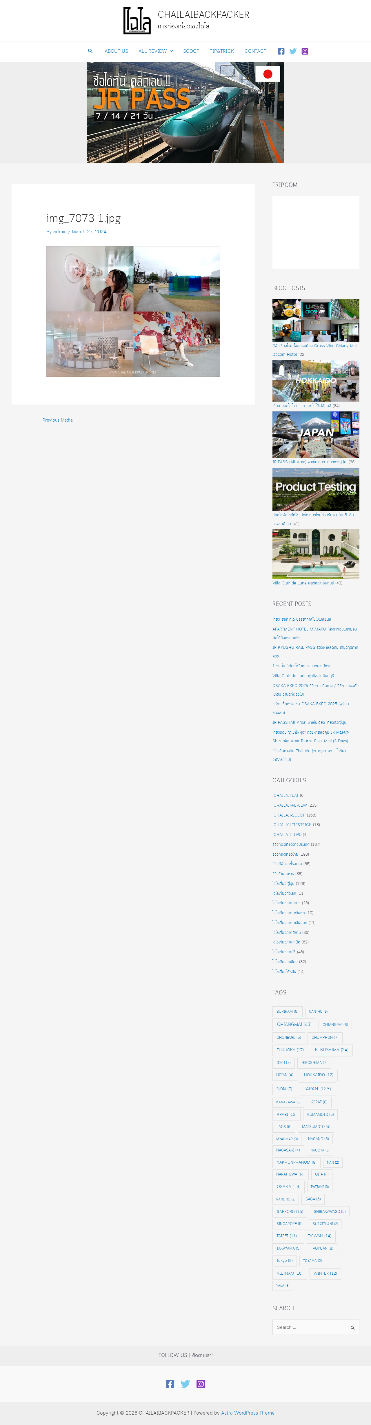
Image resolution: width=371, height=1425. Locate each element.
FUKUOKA (290, 1050)
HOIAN (284, 1075)
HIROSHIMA (314, 1062)
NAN (333, 1162)
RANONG (285, 1199)
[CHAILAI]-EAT (285, 796)
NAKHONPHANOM (297, 1162)
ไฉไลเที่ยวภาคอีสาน (286, 933)
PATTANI (320, 1187)
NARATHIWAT (290, 1174)
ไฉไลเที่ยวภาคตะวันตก (288, 913)
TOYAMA (312, 1260)
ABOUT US (116, 51)
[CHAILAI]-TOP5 (286, 835)
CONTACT (255, 51)
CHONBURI (289, 1037)
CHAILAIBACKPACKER (204, 15)
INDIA (284, 1089)
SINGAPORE (290, 1224)
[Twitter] (293, 51)
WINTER (325, 1273)
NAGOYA (319, 1150)
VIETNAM (290, 1273)
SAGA (313, 1199)
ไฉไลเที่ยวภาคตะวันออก (289, 923)
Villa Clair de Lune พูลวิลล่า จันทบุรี (303, 583)
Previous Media (55, 420)
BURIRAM (288, 1011)
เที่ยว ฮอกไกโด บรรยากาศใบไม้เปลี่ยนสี (301, 406)
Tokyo (285, 1260)
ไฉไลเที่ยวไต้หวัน (284, 972)
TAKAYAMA (289, 1248)
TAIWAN (319, 1236)
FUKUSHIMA (331, 1050)
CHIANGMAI (294, 1025)
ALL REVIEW (153, 51)
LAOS (284, 1126)
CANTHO (318, 1011)
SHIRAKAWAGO (330, 1211)
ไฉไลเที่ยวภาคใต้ (284, 952)
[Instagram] (305, 51)
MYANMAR (287, 1139)
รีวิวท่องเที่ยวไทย (285, 854)
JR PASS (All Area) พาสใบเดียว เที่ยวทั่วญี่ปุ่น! (309, 462)
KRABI (287, 1115)
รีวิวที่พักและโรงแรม (287, 864)
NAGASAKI (288, 1150)
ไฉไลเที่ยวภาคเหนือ (286, 942)
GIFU (284, 1062)
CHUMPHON (325, 1037)
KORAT (319, 1102)
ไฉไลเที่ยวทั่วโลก (284, 893)
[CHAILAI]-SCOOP (288, 815)
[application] (170, 51)
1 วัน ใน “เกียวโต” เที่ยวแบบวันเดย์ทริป (302, 666)
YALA (282, 1285)
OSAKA (288, 1187)
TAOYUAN (322, 1248)
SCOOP (191, 51)
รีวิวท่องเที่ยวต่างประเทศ (291, 845)
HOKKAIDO (318, 1075)
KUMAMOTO (320, 1114)
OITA (322, 1174)
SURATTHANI (325, 1224)
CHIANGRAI (335, 1024)
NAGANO (318, 1139)
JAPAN (317, 1089)
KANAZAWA (288, 1102)
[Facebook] (281, 51)
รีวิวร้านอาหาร (283, 874)
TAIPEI (287, 1236)
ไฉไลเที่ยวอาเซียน (285, 962)
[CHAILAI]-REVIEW (289, 805)
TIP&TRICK (222, 51)
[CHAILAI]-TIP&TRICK (292, 825)
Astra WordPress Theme (248, 1413)
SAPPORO (290, 1212)
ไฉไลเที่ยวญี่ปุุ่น (283, 884)
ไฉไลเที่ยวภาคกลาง (286, 903)
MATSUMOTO (316, 1127)
